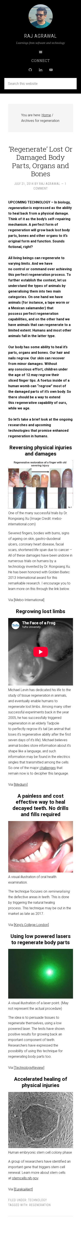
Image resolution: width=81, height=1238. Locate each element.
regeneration (40, 1205)
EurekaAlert (23, 1189)
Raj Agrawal (40, 36)
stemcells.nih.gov (25, 1178)
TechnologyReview (29, 1068)
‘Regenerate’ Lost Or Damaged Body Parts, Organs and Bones (41, 161)
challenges (48, 768)
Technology (37, 1200)
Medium (21, 785)
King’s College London (31, 925)
